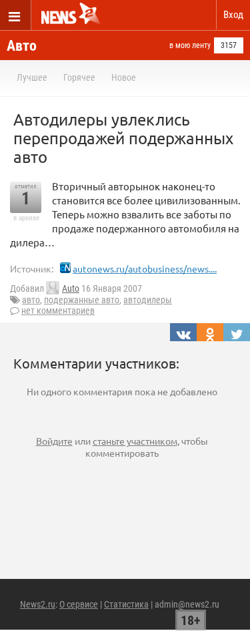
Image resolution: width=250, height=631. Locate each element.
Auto (70, 288)
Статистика (126, 604)
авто (31, 299)
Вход (233, 15)
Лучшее (32, 77)
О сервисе (78, 604)
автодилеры (147, 299)
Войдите (54, 441)
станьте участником (135, 441)
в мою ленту (190, 45)
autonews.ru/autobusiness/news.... (145, 268)
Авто (22, 45)
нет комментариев (58, 310)
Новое (123, 77)
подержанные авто (81, 299)
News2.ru (37, 604)
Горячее (79, 77)
